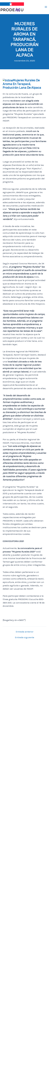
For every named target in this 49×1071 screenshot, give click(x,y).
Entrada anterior (24, 632)
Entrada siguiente (24, 637)
